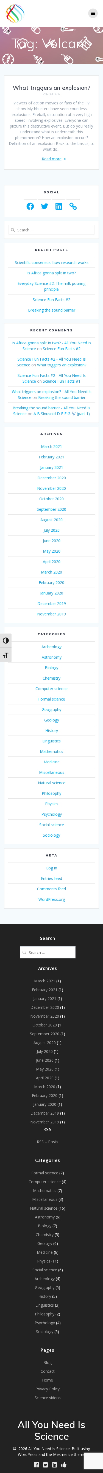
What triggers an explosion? (51, 87)
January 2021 (51, 467)
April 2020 (51, 561)
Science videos (48, 1397)
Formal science (51, 699)
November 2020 (51, 488)
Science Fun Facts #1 (61, 381)
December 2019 (51, 603)
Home (47, 1380)
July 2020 (52, 530)
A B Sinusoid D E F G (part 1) (62, 413)
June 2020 (51, 540)
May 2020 (51, 551)
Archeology (51, 646)
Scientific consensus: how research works (51, 262)
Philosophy (51, 793)
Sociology (51, 835)
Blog (47, 1362)
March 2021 (51, 446)
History (51, 730)
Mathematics (51, 751)
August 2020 (51, 519)
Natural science (51, 782)
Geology (51, 720)
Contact (48, 1371)
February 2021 (51, 457)
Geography (51, 709)
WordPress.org (51, 899)
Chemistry (51, 678)
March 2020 (51, 572)
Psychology (51, 814)
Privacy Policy (47, 1388)
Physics (51, 803)
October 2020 (51, 498)
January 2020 (51, 593)
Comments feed (51, 888)
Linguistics (51, 741)
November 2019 (51, 614)
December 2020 (51, 477)
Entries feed (51, 878)
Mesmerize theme (69, 1454)
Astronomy (52, 657)
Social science (51, 824)
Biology (51, 667)
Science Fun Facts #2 (51, 299)
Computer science (51, 688)
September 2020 (51, 509)
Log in (51, 868)
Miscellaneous (51, 772)
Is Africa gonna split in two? (51, 272)
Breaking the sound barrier (51, 310)
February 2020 (51, 582)
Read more (52, 158)
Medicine (52, 761)
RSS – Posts (47, 1141)
